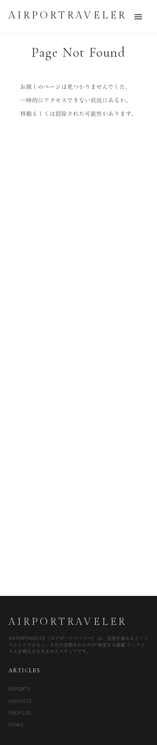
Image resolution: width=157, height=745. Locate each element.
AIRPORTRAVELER (67, 622)
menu (138, 17)
